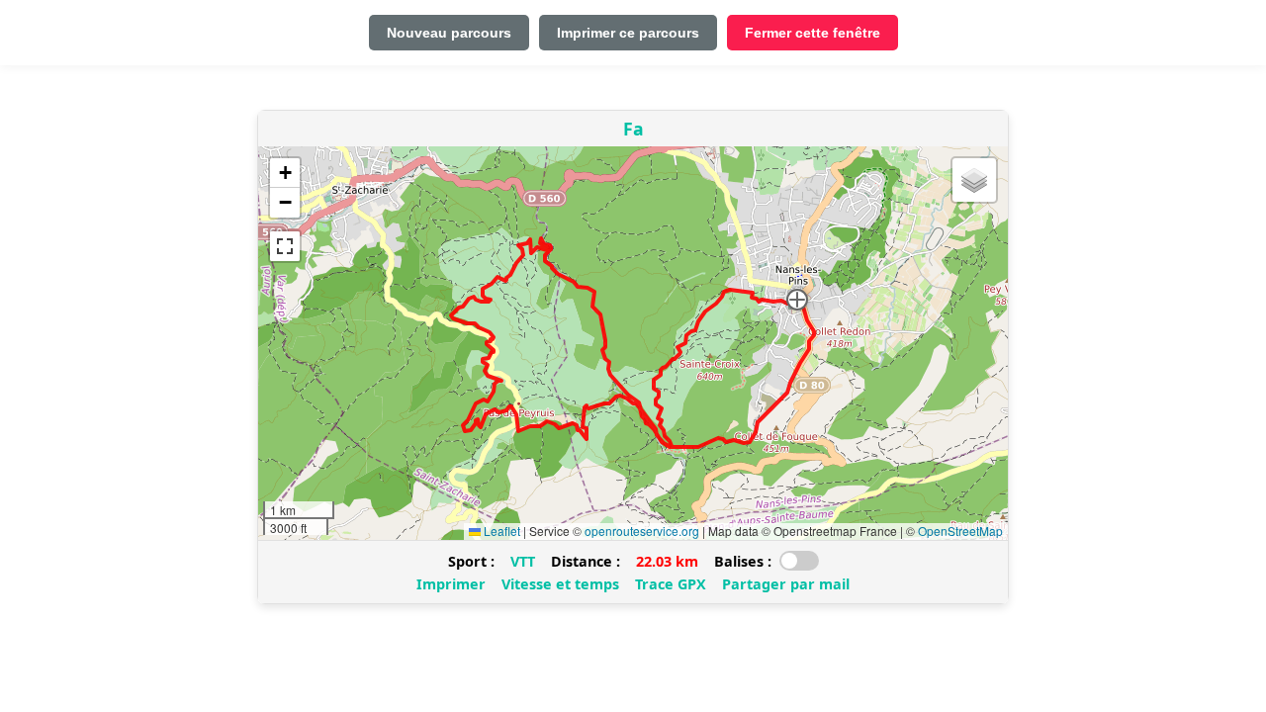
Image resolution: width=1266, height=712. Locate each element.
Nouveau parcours (449, 33)
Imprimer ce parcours (628, 33)
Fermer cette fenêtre (812, 33)
